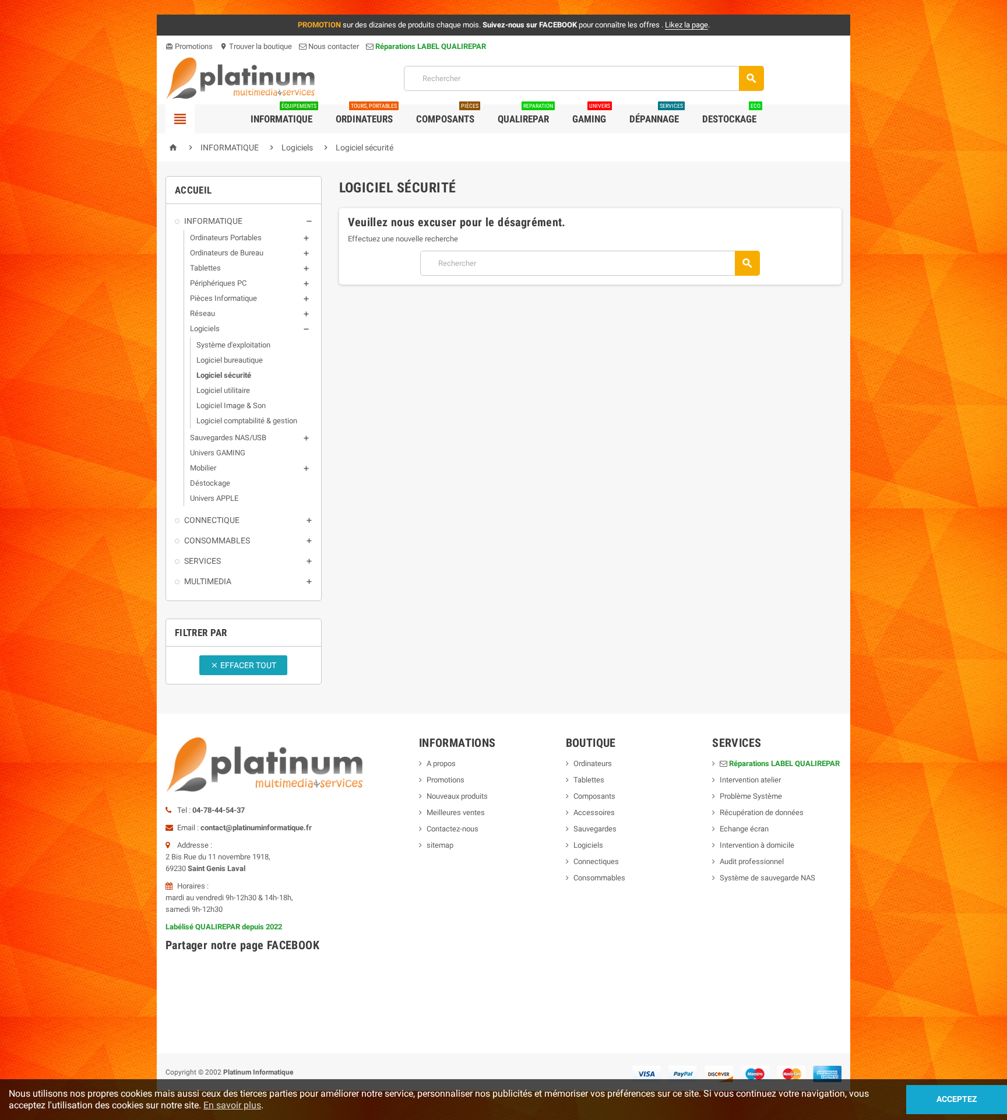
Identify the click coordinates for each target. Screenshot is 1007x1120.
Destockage (731, 114)
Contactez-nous (452, 828)
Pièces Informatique (223, 298)
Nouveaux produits (457, 796)
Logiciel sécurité (223, 375)
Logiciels (205, 328)
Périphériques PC (218, 283)
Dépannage (656, 114)
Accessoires (594, 812)
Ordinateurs (366, 114)
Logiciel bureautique (229, 360)
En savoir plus (232, 1105)
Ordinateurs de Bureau (226, 252)
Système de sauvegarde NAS (767, 877)
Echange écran (744, 828)
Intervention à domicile (757, 845)
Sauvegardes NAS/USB (228, 437)
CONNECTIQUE (212, 520)
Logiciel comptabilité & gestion (246, 420)
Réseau (202, 313)
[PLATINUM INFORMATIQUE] (241, 77)
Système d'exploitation (233, 344)
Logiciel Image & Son (231, 405)
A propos (441, 763)
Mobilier (203, 468)
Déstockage (210, 483)
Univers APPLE (214, 498)
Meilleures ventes (456, 812)
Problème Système (751, 796)
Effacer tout (243, 665)
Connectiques (596, 861)
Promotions (189, 46)
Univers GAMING (217, 452)
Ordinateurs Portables (226, 237)
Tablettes (205, 268)
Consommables (599, 877)
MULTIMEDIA (207, 581)
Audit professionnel (752, 861)
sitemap (440, 845)
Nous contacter (333, 46)
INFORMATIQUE (213, 221)
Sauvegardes (595, 828)
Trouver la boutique (256, 46)
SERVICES (202, 561)
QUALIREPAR (525, 114)
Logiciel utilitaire (223, 390)
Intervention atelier (750, 779)
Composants (447, 114)
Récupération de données (762, 812)
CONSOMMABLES (217, 540)
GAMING (591, 114)
